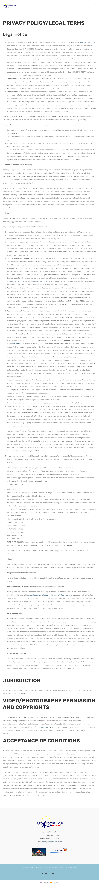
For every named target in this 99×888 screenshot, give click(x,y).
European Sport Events (56, 867)
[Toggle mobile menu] (95, 5)
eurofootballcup (16, 344)
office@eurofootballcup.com (38, 281)
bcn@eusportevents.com (16, 281)
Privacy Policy (43, 867)
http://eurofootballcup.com (86, 42)
